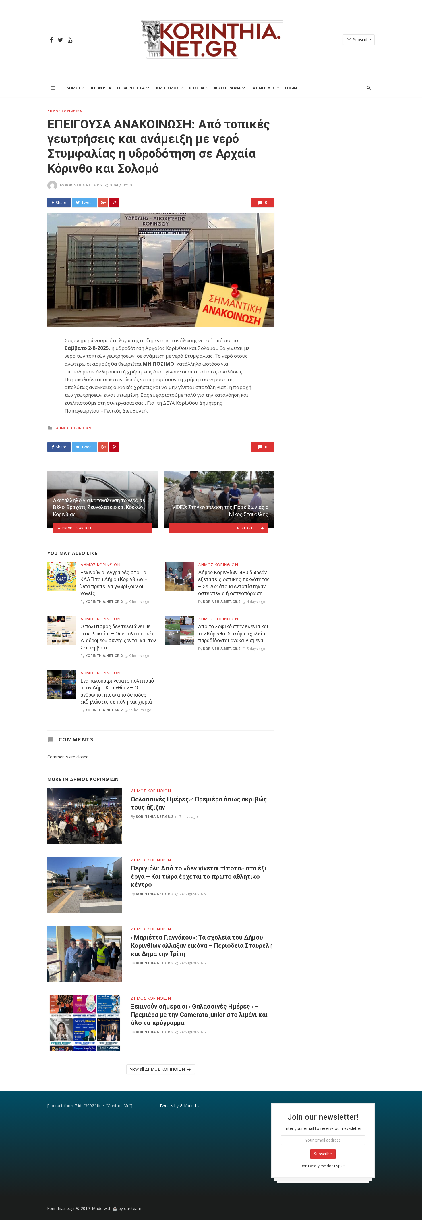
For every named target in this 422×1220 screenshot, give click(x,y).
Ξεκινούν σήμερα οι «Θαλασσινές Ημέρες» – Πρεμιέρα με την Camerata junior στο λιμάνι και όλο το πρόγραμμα (199, 1014)
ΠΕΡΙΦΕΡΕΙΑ (100, 87)
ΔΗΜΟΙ (73, 87)
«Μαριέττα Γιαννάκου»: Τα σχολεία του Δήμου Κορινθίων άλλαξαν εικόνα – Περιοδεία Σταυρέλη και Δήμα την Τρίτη (202, 945)
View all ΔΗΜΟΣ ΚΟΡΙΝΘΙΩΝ (157, 1069)
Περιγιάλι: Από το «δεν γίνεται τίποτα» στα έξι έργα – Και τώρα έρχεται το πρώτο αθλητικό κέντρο (199, 876)
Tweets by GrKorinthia (180, 1105)
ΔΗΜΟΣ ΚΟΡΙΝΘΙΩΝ (64, 111)
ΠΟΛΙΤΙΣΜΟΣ (166, 87)
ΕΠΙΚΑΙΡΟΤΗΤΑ (131, 87)
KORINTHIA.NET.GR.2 (83, 185)
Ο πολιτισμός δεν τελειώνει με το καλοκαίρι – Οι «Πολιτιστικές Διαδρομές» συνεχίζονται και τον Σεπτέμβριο (118, 637)
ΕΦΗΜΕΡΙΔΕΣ (262, 87)
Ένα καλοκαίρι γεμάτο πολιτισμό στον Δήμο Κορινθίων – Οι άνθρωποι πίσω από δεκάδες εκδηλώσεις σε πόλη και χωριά (117, 691)
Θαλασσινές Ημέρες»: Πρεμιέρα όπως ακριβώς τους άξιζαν (199, 803)
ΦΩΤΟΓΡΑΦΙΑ (227, 87)
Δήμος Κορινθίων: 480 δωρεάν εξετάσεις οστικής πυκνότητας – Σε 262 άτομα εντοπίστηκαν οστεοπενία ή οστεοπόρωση (234, 583)
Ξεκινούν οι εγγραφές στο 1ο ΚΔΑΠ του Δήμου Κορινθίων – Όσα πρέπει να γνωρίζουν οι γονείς (114, 583)
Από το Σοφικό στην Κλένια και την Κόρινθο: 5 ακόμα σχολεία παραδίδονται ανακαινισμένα (233, 633)
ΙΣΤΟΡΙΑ (196, 87)
